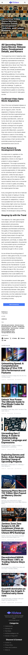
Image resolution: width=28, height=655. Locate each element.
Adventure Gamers (19, 325)
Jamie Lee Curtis (5, 329)
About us (7, 650)
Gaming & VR (6, 17)
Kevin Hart (12, 329)
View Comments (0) (14, 304)
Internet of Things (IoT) (11, 636)
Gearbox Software (5, 328)
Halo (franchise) (14, 328)
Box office (14, 326)
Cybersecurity (9, 626)
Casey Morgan (4, 571)
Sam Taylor (3, 506)
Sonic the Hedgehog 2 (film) (8, 331)
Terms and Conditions (11, 647)
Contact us (8, 642)
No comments (12, 33)
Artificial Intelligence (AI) (12, 633)
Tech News (4, 487)
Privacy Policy (9, 645)
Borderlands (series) (6, 326)
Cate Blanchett (21, 326)
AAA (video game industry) (7, 325)
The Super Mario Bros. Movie (8, 332)
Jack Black (21, 328)
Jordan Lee (4, 319)
